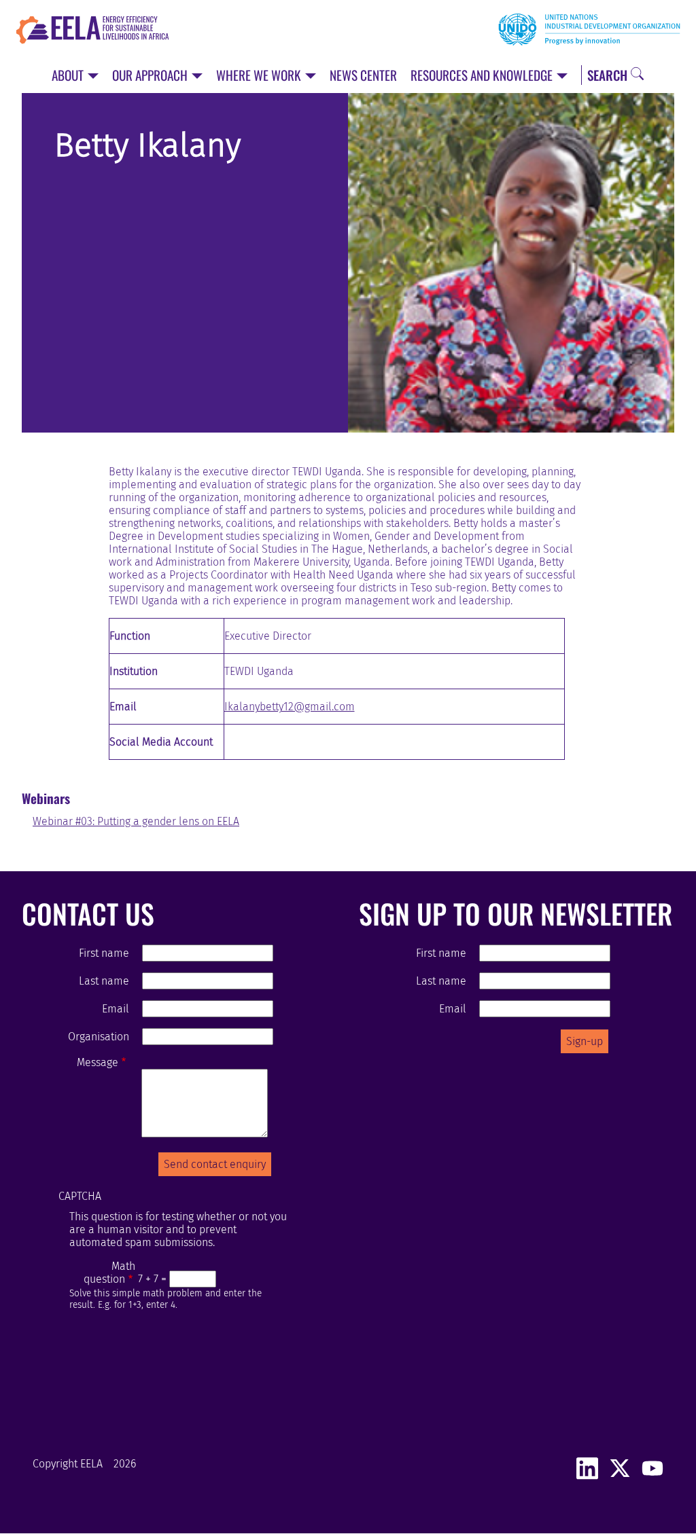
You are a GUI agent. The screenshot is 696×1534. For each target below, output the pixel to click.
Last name (103, 980)
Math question (109, 1272)
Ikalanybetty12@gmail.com (289, 706)
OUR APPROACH (151, 75)
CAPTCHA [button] (79, 1196)
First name (103, 953)
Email (115, 1008)
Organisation (98, 1036)
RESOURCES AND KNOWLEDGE (483, 75)
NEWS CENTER (363, 75)
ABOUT (69, 75)
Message (97, 1062)
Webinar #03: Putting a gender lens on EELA (136, 821)
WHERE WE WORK (260, 75)
